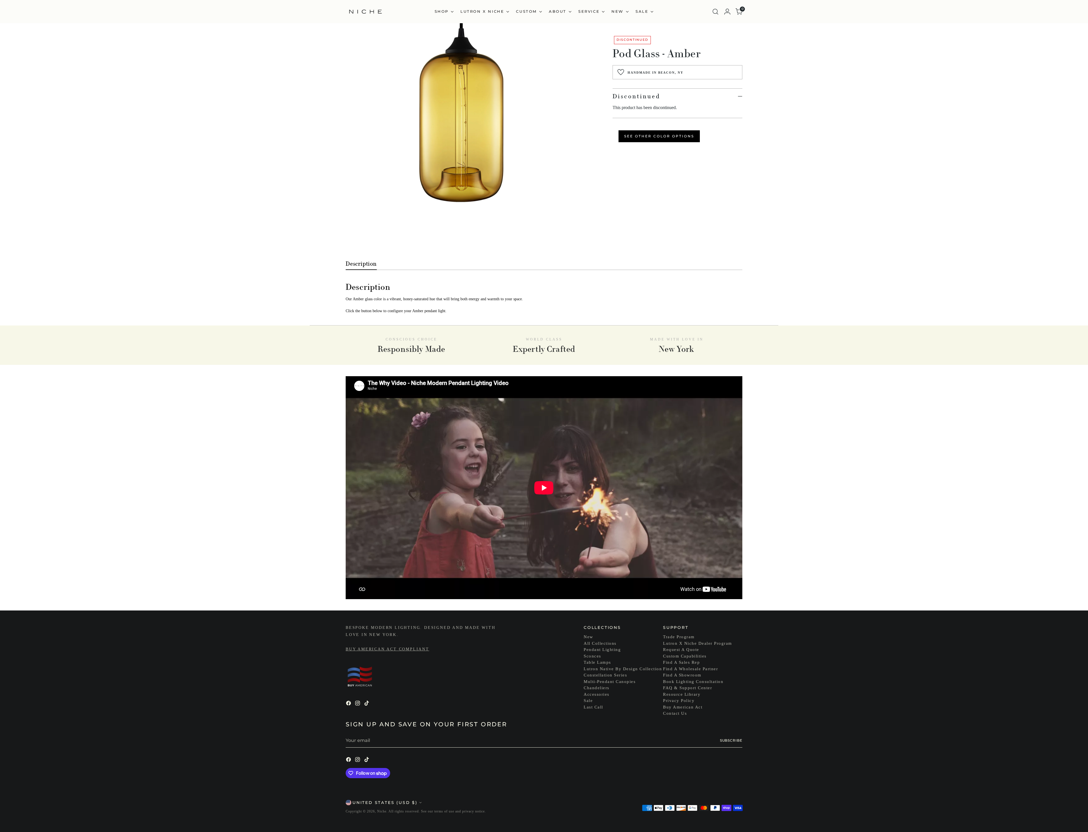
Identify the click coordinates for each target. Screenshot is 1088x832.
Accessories (596, 694)
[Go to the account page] (727, 11)
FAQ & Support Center (687, 688)
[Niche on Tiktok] (367, 704)
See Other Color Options (659, 136)
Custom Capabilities (685, 656)
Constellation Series (605, 675)
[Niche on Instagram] (358, 704)
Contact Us (675, 713)
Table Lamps (597, 662)
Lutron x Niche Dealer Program (697, 643)
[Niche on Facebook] (349, 704)
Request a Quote (681, 649)
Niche (381, 811)
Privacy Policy (678, 700)
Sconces (592, 656)
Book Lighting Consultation (693, 681)
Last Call (593, 707)
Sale (588, 700)
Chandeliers (596, 688)
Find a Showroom (682, 675)
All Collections (600, 643)
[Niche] (365, 12)
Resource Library (681, 694)
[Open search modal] (715, 11)
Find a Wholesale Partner (690, 669)
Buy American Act (682, 707)
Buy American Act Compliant (387, 649)
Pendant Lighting (602, 649)
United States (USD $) (385, 802)
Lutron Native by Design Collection (623, 669)
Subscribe (731, 740)
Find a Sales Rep (681, 662)
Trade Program (679, 637)
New (588, 637)
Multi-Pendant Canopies (610, 681)
